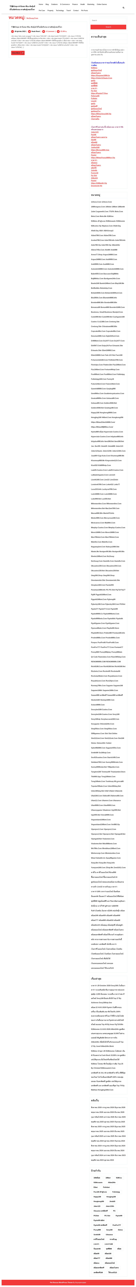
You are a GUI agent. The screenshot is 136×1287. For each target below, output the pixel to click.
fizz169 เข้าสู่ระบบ (100, 1192)
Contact (76, 10)
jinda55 (112, 1201)
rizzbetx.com (96, 671)
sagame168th (96, 690)
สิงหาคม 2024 (96, 1146)
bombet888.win (97, 302)
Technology (60, 10)
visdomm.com (108, 839)
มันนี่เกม (94, 906)
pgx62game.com (98, 623)
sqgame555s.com (113, 748)
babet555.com (97, 274)
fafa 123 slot (110, 355)
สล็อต (122, 911)
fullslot (94, 98)
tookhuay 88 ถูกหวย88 (115, 781)
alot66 (107, 250)
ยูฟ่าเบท (108, 906)
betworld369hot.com (113, 293)
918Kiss (110, 216)
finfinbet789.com (115, 360)
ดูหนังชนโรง (95, 111)
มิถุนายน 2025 (120, 1126)
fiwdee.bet (107, 365)
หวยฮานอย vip (104, 939)
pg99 (93, 595)
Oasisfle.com (108, 561)
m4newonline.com (98, 504)
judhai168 (95, 147)
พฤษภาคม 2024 (97, 1150)
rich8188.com (97, 666)
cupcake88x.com (98, 331)
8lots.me (103, 216)
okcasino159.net (98, 571)
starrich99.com (113, 757)
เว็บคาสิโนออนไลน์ (98, 949)
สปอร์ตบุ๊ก (116, 911)
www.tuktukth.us (98, 858)
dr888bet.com (97, 341)
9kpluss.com (107, 226)
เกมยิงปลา (95, 944)
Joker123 (119, 446)
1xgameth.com (102, 211)
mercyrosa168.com (112, 518)
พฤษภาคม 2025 (97, 1131)
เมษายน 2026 (109, 1112)
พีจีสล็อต (120, 896)
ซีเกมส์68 (112, 872)
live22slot (114, 480)
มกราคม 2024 (109, 1155)
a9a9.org (117, 226)
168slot (108, 207)
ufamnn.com (107, 800)
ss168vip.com (104, 753)
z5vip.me (109, 867)
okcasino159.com (98, 566)
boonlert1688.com (117, 307)
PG (107, 590)
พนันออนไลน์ (112, 896)
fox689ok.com (97, 374)
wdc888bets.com (109, 844)
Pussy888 (95, 652)
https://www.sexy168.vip (101, 114)
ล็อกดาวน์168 (107, 911)
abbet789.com (97, 235)
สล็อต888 (102, 920)
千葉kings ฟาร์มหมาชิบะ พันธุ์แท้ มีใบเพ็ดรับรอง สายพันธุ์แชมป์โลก (36, 27)
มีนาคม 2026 (119, 1112)
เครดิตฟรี (102, 944)
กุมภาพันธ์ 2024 (97, 1155)
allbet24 (94, 178)
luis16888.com (97, 494)
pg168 (93, 135)
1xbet (93, 211)
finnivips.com (97, 365)
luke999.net (96, 499)
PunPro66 (102, 642)
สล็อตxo (94, 163)
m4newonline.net (98, 508)
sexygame (95, 724)
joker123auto (96, 451)
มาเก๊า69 (101, 906)
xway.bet (94, 863)
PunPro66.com (112, 642)
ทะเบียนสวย (119, 882)
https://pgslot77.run (99, 93)
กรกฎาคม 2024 (108, 1146)
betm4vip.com (106, 288)
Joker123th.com (118, 451)
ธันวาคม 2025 (120, 1117)
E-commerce (65, 4)
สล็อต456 (102, 915)
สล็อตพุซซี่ (111, 925)
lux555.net (106, 499)
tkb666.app (96, 776)
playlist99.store (113, 628)
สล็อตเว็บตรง (96, 73)
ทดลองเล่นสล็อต (108, 882)
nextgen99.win (105, 551)
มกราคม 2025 (109, 1136)
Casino (94, 322)
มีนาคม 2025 (119, 1131)
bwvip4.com (118, 312)
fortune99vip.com (111, 369)
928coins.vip (96, 226)
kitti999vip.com (104, 465)
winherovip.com (98, 853)
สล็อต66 (94, 142)
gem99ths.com (97, 393)
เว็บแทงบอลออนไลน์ (98, 963)
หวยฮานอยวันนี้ (116, 939)
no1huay (110, 556)
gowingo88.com (111, 408)
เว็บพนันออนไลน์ (97, 954)
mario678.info (108, 513)
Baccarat (107, 274)
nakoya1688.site (112, 547)
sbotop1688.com (107, 700)
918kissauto (111, 221)
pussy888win (116, 652)
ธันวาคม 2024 (120, 1136)
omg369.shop (97, 575)
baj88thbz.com (97, 278)
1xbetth (94, 170)
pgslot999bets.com (111, 614)
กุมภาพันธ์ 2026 (97, 1117)
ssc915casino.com (99, 757)
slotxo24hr (101, 743)
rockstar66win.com (99, 676)
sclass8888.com (98, 705)
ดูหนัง (93, 81)
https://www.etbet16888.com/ (103, 422)
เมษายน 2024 (109, 1150)
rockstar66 (115, 671)
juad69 (94, 456)
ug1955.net (116, 810)
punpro (94, 642)
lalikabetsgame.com (99, 475)
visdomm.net (96, 844)
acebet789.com (97, 240)
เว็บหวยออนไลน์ (117, 954)
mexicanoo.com (97, 523)
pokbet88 (108, 633)
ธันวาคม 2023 (120, 1155)
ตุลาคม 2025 (109, 1122)
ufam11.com (96, 800)
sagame (109, 685)
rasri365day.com (118, 657)
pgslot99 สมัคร (99, 1220)
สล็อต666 (116, 915)
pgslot (93, 155)
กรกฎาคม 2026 (108, 1107)
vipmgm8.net (119, 834)
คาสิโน (93, 872)
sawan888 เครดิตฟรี (99, 695)
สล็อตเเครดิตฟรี (97, 935)
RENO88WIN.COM (98, 662)
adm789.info (109, 240)
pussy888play (105, 652)
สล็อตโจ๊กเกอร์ (108, 935)
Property (50, 10)
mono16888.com (98, 532)
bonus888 (105, 307)
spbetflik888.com (98, 748)
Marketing (90, 4)
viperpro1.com (97, 829)
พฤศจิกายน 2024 (97, 1141)
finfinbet (106, 1187)
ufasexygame (96, 810)
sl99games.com (97, 733)
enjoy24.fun (107, 345)
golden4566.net (110, 403)
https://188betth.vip (99, 183)
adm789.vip (96, 245)
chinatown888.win (109, 326)
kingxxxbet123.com (113, 460)
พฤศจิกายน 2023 (97, 1160)
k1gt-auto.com (104, 456)
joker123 (94, 132)
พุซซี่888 (94, 83)
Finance (75, 4)
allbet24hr (116, 245)
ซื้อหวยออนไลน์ (97, 877)
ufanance (117, 800)
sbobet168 (95, 700)
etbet (96, 1187)
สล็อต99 (117, 920)
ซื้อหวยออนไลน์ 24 (110, 877)
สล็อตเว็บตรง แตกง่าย (99, 137)
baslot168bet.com (107, 283)
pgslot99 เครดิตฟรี (100, 1225)
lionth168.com (97, 480)
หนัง (92, 939)
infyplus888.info (116, 436)
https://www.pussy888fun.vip (103, 158)
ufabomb (118, 791)
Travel (68, 10)
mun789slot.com (98, 537)
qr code (94, 657)
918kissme (120, 221)
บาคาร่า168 (95, 891)
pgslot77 (94, 609)
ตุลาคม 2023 (109, 1160)
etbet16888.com (108, 350)
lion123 (112, 475)
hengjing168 (96, 417)
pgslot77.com (104, 609)
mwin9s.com (96, 542)
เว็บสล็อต (107, 954)
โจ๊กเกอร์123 (109, 968)
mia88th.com (110, 523)
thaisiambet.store (118, 772)
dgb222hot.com (112, 336)
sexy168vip (95, 719)
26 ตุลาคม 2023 (20, 31)
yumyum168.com (98, 867)
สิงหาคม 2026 (96, 1107)
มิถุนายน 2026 (120, 1107)
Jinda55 (104, 446)
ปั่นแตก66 (94, 896)
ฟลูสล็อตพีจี (102, 901)
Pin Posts (84, 10)
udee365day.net (114, 786)
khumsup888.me (117, 456)
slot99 (93, 140)
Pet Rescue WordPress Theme (61, 1282)
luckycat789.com (109, 489)
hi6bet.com (106, 417)
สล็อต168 (94, 915)
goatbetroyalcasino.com (114, 393)
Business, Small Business (101, 312)
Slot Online (112, 733)
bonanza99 (95, 307)
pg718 (118, 590)
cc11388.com (102, 322)
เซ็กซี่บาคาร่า (112, 944)
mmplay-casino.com (99, 527)
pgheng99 (95, 96)
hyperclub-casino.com (113, 432)
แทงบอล (110, 963)
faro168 (119, 355)
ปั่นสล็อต (116, 891)
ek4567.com (96, 345)
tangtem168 (96, 772)
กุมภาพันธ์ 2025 (97, 1136)
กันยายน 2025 (119, 1122)
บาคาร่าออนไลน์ (107, 891)
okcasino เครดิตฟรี (101, 1211)
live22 (93, 101)
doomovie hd (96, 186)
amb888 (114, 250)
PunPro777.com (107, 647)
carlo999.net (96, 317)
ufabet (111, 791)
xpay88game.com (113, 858)
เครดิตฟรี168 (98, 1272)
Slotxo (93, 743)
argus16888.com (110, 255)
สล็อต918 (109, 920)
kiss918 (94, 465)
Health (82, 4)
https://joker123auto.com (101, 78)
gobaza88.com (112, 398)
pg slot (94, 91)
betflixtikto (95, 288)
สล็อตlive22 (95, 925)
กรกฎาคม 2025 (108, 1126)
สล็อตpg (104, 925)
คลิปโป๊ (93, 168)
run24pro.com (112, 681)
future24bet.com (98, 384)
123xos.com (96, 202)
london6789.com (98, 484)
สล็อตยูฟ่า (119, 925)
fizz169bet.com (119, 365)
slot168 (121, 738)
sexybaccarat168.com (110, 719)
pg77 (123, 590)
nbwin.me (95, 551)
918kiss (94, 68)
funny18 (94, 173)
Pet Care (42, 10)
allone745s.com (97, 250)
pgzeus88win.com (98, 628)
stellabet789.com (98, 762)
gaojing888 (110, 389)
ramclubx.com (104, 657)
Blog (47, 4)
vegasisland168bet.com (101, 820)
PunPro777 (95, 647)
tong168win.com (108, 776)
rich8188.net (108, 666)
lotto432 (109, 484)
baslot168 (95, 283)
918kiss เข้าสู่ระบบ (98, 221)
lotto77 (117, 484)
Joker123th (110, 1206)
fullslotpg (121, 374)
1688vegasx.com (98, 207)
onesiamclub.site (98, 580)
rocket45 (106, 671)
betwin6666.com (98, 293)
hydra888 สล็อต (97, 432)
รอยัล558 (114, 906)
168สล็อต (97, 1178)
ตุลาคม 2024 (109, 1141)
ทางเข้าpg (107, 887)
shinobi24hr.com (107, 724)
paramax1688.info (98, 590)
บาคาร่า (94, 88)
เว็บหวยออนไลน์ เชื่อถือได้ (100, 958)
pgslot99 (114, 609)
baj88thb (114, 274)
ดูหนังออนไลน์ (96, 70)
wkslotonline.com (112, 853)
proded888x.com (98, 638)
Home (41, 4)
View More (18, 53)
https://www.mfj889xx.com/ (102, 427)
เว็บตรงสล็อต (110, 949)
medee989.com (97, 518)
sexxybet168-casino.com (101, 709)
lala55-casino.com (99, 470)
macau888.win (97, 513)
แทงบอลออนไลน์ (97, 968)
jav (92, 446)
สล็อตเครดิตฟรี (107, 930)
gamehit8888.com (98, 389)
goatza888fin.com (98, 398)
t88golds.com (113, 767)
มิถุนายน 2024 (120, 1146)
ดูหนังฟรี (94, 106)
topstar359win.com (99, 786)
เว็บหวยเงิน (95, 119)
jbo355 (97, 446)
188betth (121, 207)
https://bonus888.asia (100, 150)
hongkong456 (117, 417)
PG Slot (112, 590)
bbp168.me (119, 283)
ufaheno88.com (116, 796)
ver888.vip (115, 824)
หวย (96, 939)
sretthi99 (94, 753)
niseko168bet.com (98, 556)
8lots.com (119, 211)
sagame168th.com (110, 690)
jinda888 (111, 446)
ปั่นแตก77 (102, 896)
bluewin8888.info (110, 298)
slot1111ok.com (97, 738)
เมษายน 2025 (109, 1131)
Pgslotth (119, 618)
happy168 (95, 413)
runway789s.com (98, 685)
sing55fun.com (97, 729)
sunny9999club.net (99, 767)
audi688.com (108, 264)
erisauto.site (118, 345)
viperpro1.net (96, 834)
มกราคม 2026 (109, 1117)
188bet (114, 207)
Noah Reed (36, 31)
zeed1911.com (120, 867)
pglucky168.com (98, 604)
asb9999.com (111, 259)
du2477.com (108, 341)
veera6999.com (107, 815)
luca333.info (96, 489)
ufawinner (107, 810)
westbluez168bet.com (111, 848)
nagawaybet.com (98, 547)
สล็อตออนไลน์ (96, 930)
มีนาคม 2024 (119, 1150)
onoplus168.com (98, 585)
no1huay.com (97, 561)
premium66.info (118, 633)
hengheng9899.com (108, 413)
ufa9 (106, 791)
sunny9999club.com (114, 762)
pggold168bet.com (103, 595)
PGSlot (122, 604)
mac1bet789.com (112, 508)
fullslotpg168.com (98, 379)
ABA (101, 231)
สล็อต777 (94, 920)
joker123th (107, 451)
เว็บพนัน (119, 949)
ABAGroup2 (108, 231)
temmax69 (105, 772)
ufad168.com (96, 796)
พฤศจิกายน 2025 (97, 1122)
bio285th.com (97, 298)
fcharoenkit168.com (99, 360)
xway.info (111, 863)
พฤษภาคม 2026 (97, 1112)
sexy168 (116, 714)
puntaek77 (118, 647)
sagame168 (118, 685)
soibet (108, 743)
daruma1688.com (98, 336)
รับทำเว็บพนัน (96, 911)
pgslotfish (111, 618)
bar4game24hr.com (112, 278)
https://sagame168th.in (100, 75)
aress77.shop (97, 255)
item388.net (109, 441)
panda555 (110, 585)
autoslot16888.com (99, 269)
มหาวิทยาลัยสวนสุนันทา (116, 901)
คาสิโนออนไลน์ (103, 872)
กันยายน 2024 (119, 1141)
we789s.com (96, 848)
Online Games (102, 4)
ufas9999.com (97, 805)
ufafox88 (106, 796)
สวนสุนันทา (119, 935)
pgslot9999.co (97, 614)
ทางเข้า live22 (96, 887)
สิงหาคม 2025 (96, 1126)
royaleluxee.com (115, 676)
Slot (106, 733)
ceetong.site (114, 322)
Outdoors (54, 4)
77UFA (111, 211)
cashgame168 (119, 317)
